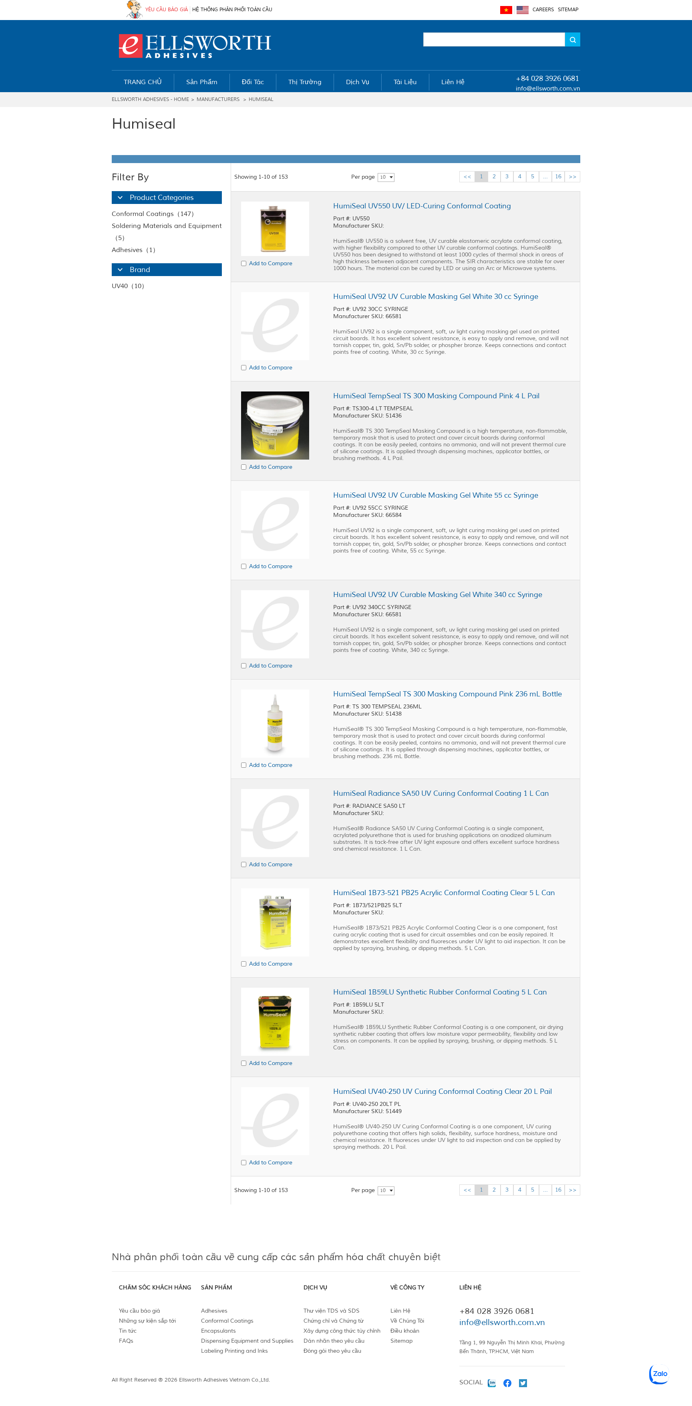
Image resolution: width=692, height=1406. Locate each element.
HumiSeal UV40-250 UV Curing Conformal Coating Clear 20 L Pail (442, 1091)
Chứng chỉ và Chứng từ (334, 1320)
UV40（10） (130, 286)
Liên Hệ (400, 1310)
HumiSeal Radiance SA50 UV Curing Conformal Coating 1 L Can (441, 793)
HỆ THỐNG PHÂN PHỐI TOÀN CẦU (232, 10)
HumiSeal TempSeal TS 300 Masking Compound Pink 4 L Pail (436, 395)
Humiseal (261, 100)
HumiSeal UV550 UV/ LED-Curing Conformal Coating (422, 206)
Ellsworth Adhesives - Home (150, 100)
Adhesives (214, 1310)
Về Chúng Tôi (407, 1320)
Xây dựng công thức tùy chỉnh (342, 1330)
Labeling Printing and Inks (234, 1351)
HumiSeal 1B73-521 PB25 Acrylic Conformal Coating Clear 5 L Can (444, 892)
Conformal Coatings (227, 1320)
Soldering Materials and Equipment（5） (167, 232)
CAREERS (543, 10)
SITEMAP (568, 10)
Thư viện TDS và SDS (332, 1310)
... (545, 176)
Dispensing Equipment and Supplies (247, 1340)
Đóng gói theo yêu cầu (332, 1351)
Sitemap (401, 1340)
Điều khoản (404, 1330)
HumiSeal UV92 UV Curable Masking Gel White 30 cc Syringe (435, 296)
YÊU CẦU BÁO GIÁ (166, 10)
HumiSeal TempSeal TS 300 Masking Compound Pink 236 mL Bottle (447, 694)
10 (383, 177)
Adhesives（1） (135, 250)
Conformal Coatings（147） (154, 214)
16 (558, 176)
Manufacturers (218, 100)
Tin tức (128, 1330)
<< (467, 176)
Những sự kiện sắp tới (147, 1320)
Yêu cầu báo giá (139, 1310)
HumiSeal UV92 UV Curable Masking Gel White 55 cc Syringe (435, 495)
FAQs (126, 1340)
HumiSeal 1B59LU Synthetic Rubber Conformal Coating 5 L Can (440, 992)
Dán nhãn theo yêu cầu (334, 1340)
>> (573, 176)
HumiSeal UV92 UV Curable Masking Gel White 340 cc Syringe (437, 594)
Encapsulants (218, 1330)
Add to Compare (270, 263)
